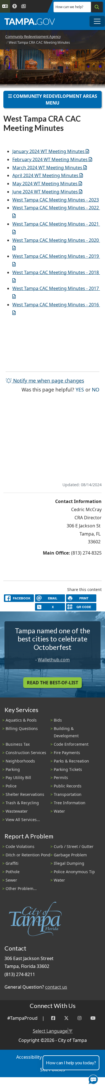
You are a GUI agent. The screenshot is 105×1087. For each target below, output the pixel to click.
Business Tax (18, 744)
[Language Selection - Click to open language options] (5, 6)
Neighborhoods (20, 761)
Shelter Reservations (25, 794)
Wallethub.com (54, 660)
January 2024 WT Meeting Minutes (48, 151)
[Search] (97, 7)
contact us (56, 987)
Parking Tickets (68, 769)
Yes (80, 389)
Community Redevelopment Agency (33, 36)
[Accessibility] (14, 6)
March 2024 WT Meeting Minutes (47, 167)
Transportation (67, 794)
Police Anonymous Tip (74, 871)
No (95, 389)
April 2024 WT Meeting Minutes (45, 175)
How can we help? (69, 6)
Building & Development (66, 732)
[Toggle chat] (92, 1078)
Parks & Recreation (71, 761)
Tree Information (69, 802)
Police (11, 786)
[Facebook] (53, 1018)
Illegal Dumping (69, 863)
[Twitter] (66, 1018)
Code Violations (20, 846)
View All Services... (23, 819)
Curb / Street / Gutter (74, 846)
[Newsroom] (23, 6)
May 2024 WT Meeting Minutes (45, 183)
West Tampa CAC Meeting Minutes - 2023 (55, 200)
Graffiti (12, 863)
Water (59, 811)
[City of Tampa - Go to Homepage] (29, 21)
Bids (58, 720)
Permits (61, 777)
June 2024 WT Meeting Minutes (45, 192)
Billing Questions (22, 728)
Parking (13, 769)
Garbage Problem (70, 854)
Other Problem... (21, 888)
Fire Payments (67, 752)
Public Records (67, 786)
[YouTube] (93, 1018)
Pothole (13, 871)
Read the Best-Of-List (52, 683)
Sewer (11, 880)
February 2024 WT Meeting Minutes (50, 159)
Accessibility (29, 1057)
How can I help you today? (71, 1062)
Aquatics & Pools (21, 720)
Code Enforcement (71, 744)
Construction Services (26, 752)
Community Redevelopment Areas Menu (54, 99)
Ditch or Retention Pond (28, 854)
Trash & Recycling (22, 802)
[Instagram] (79, 1018)
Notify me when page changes (48, 380)
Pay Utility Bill (18, 777)
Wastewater (17, 811)
